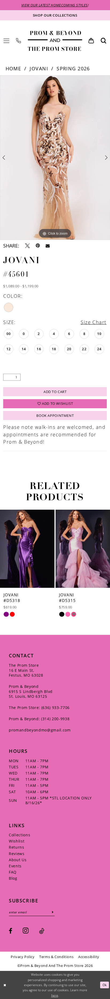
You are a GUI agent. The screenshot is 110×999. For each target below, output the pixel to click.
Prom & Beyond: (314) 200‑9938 (39, 718)
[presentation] (77, 549)
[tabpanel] (55, 157)
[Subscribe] (53, 912)
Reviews (17, 853)
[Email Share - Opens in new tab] (48, 246)
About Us (17, 859)
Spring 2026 (73, 68)
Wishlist (16, 841)
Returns (16, 847)
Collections (19, 834)
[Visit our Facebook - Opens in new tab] (10, 931)
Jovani (39, 68)
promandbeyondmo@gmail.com (40, 730)
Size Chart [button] (93, 322)
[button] (6, 41)
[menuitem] (6, 41)
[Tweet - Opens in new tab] (27, 245)
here (54, 995)
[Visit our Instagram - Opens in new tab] (26, 930)
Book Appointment (55, 415)
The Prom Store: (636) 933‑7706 (39, 707)
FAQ (13, 872)
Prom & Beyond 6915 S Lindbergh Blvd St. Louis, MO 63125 (31, 691)
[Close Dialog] (5, 985)
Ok (105, 985)
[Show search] (103, 41)
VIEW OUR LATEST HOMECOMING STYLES (54, 5)
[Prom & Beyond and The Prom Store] (55, 41)
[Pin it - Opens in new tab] (38, 245)
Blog (13, 878)
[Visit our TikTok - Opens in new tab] (41, 931)
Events (15, 865)
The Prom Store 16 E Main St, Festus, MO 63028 (26, 670)
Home (13, 68)
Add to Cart (55, 391)
